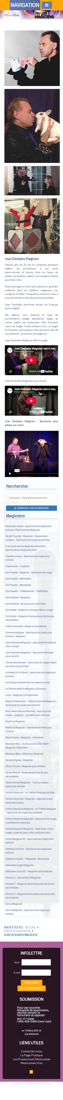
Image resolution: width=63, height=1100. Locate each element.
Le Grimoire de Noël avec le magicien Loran (28, 682)
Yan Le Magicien (14, 904)
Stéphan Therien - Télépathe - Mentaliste (27, 859)
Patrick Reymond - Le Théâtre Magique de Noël (30, 792)
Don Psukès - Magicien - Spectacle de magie (29, 572)
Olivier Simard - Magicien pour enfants (25, 766)
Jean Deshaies (13, 304)
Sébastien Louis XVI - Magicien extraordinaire (29, 871)
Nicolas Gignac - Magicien (19, 760)
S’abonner (31, 983)
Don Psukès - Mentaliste (18, 578)
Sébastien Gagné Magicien (20, 865)
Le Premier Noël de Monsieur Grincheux (26, 688)
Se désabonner (31, 988)
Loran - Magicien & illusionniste (22, 695)
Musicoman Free (31, 1063)
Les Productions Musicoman (31, 1059)
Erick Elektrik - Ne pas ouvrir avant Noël (26, 603)
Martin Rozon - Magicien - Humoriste (25, 737)
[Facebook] (31, 1072)
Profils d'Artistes (17, 931)
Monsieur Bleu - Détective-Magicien (24, 753)
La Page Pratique (31, 1055)
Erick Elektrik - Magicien (18, 597)
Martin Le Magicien (15, 721)
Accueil (30, 927)
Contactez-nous (31, 1051)
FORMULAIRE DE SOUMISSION (32, 1032)
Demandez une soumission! (33, 508)
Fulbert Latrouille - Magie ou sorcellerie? (26, 626)
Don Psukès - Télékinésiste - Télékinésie (27, 591)
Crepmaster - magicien (18, 566)
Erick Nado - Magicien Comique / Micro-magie (29, 610)
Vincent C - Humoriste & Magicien (23, 877)
